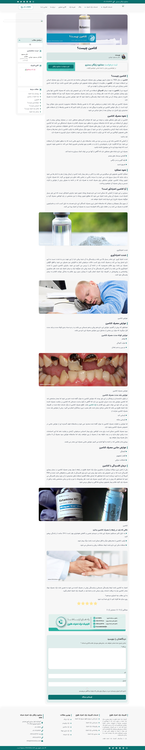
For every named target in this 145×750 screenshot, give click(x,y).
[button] (19, 40)
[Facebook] (24, 2)
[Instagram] (33, 2)
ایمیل (124, 680)
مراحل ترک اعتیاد (34, 112)
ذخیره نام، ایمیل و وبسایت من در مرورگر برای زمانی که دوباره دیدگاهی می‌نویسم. (102, 691)
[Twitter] (21, 2)
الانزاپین (36, 100)
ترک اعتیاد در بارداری (33, 97)
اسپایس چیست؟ (34, 106)
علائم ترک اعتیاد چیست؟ (31, 109)
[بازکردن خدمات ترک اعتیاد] (85, 7)
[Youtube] (18, 2)
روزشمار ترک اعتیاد (33, 94)
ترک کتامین (92, 405)
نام (125, 672)
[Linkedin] (27, 2)
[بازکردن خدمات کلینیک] (101, 7)
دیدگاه (123, 647)
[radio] (95, 605)
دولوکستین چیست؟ (33, 103)
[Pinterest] (30, 2)
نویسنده (117, 55)
